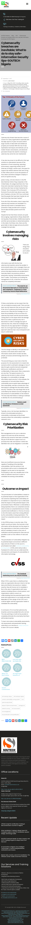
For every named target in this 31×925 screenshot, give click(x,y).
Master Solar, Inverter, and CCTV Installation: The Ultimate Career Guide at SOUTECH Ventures (15, 855)
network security (6, 708)
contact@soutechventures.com (11, 784)
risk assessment (16, 708)
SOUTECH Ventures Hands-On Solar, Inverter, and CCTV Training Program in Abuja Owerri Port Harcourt (15, 840)
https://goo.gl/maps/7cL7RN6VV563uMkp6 (11, 798)
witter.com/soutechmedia (9, 896)
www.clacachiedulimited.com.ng (15, 921)
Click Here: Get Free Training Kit (15, 19)
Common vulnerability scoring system (11, 699)
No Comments (6, 91)
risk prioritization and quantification (10, 714)
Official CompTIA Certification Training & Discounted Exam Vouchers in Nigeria (13, 824)
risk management (6, 711)
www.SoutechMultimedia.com (8, 913)
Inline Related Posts (25, 294)
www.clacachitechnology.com (15, 914)
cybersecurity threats (7, 702)
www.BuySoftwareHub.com (20, 912)
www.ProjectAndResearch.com (20, 916)
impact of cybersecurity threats (9, 705)
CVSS (23, 699)
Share (2, 720)
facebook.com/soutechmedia (9, 892)
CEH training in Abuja (7, 696)
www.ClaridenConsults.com (8, 915)
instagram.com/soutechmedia (9, 894)
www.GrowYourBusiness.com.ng (15, 919)
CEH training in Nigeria (19, 696)
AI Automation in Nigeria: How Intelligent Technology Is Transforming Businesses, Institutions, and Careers (13, 848)
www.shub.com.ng (8, 912)
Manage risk (22, 705)
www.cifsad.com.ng (7, 916)
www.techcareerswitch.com (22, 910)
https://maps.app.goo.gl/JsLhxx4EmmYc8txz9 (11, 789)
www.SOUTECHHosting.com (8, 910)
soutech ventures (23, 625)
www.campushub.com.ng (15, 918)
